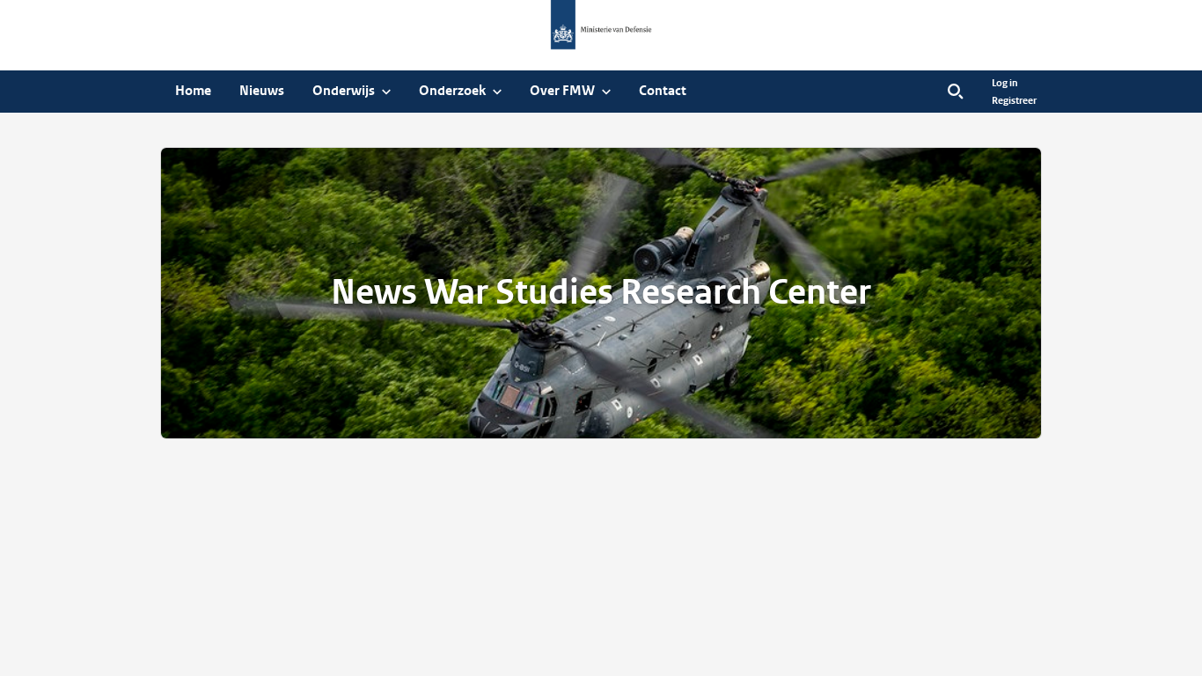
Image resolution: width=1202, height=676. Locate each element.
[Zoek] (955, 91)
